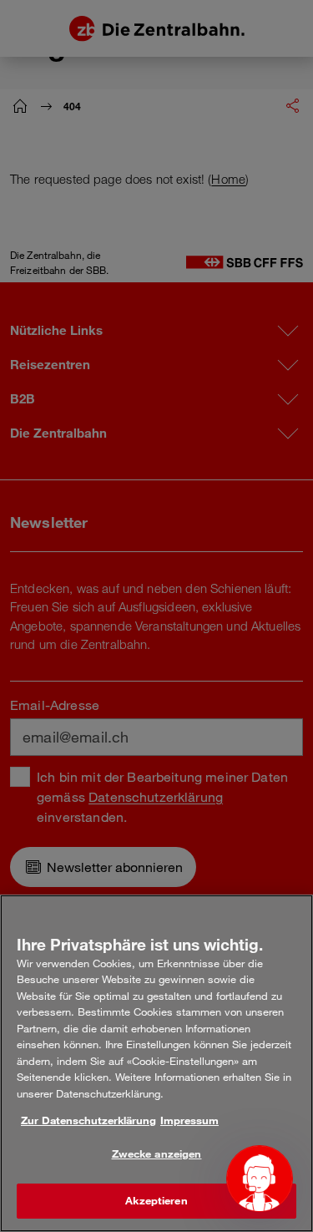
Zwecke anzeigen (157, 1153)
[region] (156, 1063)
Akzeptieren (156, 1200)
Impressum (189, 1120)
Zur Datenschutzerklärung (88, 1120)
